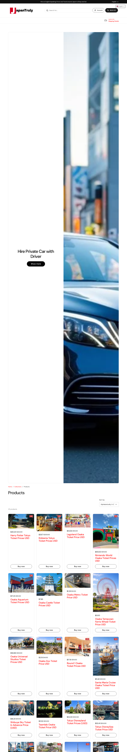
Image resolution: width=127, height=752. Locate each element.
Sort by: (102, 500)
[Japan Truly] (21, 10)
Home (10, 487)
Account (100, 10)
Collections (17, 487)
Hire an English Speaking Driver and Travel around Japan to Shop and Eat (63, 1)
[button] (111, 10)
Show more (36, 264)
